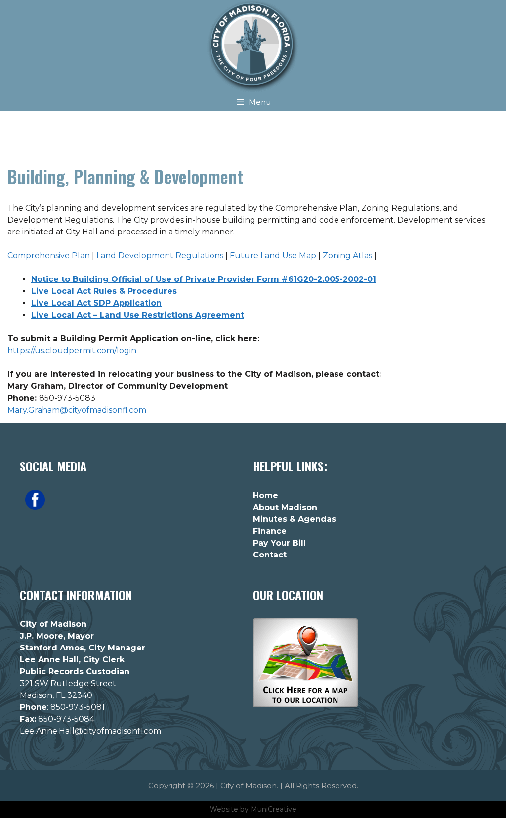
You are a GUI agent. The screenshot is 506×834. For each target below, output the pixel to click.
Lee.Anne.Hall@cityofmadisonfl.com (90, 731)
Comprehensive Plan (48, 255)
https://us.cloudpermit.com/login (71, 350)
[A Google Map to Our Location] (305, 704)
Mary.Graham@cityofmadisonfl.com (76, 410)
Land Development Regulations (159, 255)
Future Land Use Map (273, 255)
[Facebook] (35, 507)
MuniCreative (273, 809)
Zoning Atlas (347, 255)
